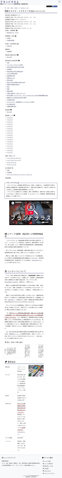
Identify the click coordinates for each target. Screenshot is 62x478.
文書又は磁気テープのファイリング (16, 93)
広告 (8, 62)
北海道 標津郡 (10, 40)
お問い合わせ (47, 470)
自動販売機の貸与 (11, 106)
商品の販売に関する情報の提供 (15, 71)
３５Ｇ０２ (10, 137)
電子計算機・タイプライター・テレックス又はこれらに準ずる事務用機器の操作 (27, 95)
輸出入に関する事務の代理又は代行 (16, 82)
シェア (55, 6)
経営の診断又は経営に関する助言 (15, 67)
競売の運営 (10, 80)
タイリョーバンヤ (11, 164)
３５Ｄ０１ (10, 126)
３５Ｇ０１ (10, 135)
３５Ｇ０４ (10, 141)
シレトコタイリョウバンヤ (14, 158)
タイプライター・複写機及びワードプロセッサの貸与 (20, 102)
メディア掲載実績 (48, 463)
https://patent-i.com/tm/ (11, 282)
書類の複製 (10, 91)
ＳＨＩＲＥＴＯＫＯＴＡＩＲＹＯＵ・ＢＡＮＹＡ (19, 174)
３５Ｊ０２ (10, 148)
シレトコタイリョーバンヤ (14, 160)
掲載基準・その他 (48, 466)
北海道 (9, 38)
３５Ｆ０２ (10, 133)
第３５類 (9, 57)
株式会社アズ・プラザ (12, 32)
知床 (8, 170)
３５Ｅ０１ (10, 128)
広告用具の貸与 (11, 100)
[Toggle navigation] (59, 1)
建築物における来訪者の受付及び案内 (16, 97)
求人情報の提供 (11, 104)
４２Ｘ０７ (10, 152)
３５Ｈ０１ (10, 143)
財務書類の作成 (11, 76)
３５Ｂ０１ (10, 122)
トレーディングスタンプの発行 (15, 65)
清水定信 (9, 46)
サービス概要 (47, 461)
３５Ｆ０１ (10, 130)
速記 (8, 86)
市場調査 (9, 69)
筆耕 (8, 89)
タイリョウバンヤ (11, 162)
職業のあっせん (11, 78)
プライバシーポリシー (49, 473)
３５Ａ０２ (10, 119)
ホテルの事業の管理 (12, 73)
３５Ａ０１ (10, 117)
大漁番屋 (9, 172)
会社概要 (46, 468)
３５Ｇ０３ (10, 139)
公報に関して (11, 299)
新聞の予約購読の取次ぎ (13, 84)
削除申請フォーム (13, 334)
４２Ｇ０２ (10, 150)
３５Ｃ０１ (10, 124)
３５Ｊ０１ (10, 146)
